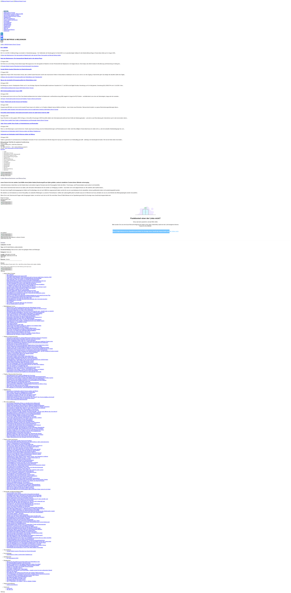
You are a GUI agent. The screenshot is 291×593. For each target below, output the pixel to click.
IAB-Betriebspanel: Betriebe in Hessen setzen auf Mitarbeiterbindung (23, 414)
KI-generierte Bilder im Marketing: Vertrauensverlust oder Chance (23, 575)
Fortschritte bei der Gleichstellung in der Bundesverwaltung (21, 451)
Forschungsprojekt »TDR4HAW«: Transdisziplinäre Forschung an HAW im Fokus (27, 383)
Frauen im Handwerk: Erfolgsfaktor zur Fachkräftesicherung (21, 472)
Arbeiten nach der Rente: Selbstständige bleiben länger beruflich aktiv (24, 516)
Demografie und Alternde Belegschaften (51, 55)
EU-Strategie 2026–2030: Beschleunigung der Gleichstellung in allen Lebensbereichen (28, 441)
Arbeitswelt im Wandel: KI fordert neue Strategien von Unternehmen (23, 422)
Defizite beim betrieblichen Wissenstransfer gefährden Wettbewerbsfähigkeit (25, 405)
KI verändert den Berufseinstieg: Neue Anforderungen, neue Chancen (24, 425)
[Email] (145, 41)
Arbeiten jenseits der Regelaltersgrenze (16, 523)
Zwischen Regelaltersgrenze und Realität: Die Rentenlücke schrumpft (24, 543)
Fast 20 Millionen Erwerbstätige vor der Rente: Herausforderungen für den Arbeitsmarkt (28, 522)
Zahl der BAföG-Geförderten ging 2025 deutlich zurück (20, 362)
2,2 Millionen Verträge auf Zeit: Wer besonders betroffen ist (21, 285)
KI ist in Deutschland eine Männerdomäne (17, 399)
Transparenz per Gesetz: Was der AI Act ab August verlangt (21, 394)
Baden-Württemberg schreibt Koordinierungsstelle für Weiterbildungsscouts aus (26, 280)
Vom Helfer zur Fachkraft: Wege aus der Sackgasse (20, 302)
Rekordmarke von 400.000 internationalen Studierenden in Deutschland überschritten (27, 345)
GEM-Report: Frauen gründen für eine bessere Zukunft (20, 486)
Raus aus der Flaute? (12, 571)
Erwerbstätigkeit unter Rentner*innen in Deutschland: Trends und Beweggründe (26, 524)
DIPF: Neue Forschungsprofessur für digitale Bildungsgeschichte (23, 386)
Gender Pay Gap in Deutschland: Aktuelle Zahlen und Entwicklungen (23, 485)
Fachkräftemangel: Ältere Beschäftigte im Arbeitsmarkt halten (22, 531)
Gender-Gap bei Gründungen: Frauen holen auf (18, 468)
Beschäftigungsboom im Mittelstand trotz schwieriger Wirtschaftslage (24, 412)
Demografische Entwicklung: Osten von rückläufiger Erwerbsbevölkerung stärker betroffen (29, 537)
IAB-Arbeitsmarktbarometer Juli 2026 (16, 294)
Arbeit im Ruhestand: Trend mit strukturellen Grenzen (20, 497)
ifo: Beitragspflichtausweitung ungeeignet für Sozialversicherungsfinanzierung (26, 540)
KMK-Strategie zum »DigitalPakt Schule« (17, 322)
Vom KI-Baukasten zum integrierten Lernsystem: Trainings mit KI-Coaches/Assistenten (28, 573)
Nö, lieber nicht (174, 231)
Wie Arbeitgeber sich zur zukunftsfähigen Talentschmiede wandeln (23, 565)
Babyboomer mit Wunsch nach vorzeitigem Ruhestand (20, 525)
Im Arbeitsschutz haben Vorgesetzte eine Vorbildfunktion (20, 426)
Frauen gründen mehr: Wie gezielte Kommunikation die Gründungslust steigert (26, 465)
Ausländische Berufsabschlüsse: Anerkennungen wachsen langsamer (24, 282)
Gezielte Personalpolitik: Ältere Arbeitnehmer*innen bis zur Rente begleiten (25, 428)
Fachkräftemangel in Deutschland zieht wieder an (19, 432)
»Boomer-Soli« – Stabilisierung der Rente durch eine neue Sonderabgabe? (25, 512)
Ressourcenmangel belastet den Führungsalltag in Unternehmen (22, 409)
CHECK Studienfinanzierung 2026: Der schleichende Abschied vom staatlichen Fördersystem (30, 341)
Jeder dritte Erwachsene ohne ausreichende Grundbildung (21, 316)
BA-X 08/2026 (4, 47)
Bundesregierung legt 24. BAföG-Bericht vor (17, 343)
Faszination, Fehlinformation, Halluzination (17, 569)
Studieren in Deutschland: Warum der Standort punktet (20, 353)
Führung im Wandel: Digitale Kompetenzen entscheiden (20, 415)
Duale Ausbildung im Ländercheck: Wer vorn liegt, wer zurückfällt (23, 291)
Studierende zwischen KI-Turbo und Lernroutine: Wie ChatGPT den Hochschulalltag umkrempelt (30, 397)
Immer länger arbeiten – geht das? (15, 513)
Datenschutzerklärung (12, 584)
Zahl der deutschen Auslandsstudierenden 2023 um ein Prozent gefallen (24, 346)
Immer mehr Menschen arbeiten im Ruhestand (18, 506)
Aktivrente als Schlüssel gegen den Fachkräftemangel (20, 505)
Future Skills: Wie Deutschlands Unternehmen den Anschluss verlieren (24, 417)
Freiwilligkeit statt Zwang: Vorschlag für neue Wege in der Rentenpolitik (24, 495)
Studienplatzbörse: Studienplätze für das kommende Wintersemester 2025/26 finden (27, 359)
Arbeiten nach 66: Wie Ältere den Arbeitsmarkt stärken (20, 502)
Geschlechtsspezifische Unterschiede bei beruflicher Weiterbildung (23, 478)
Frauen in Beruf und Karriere (34, 98)
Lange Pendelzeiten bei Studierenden (16, 354)
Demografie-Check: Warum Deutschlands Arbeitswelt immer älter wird (24, 496)
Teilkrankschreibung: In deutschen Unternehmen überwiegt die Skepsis (24, 433)
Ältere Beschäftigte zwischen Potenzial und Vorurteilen (20, 500)
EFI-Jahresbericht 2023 (12, 558)
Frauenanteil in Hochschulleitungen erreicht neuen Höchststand (22, 370)
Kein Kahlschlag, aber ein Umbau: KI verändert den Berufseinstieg (23, 279)
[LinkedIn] (145, 34)
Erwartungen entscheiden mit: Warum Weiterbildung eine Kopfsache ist (24, 317)
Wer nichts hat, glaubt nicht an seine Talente (17, 385)
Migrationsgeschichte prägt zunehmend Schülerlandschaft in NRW (23, 520)
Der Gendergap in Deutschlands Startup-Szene (18, 473)
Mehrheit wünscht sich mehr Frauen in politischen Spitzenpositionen (23, 484)
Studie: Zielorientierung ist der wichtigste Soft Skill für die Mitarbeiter (23, 437)
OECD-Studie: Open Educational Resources (18, 326)
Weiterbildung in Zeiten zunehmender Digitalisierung (19, 554)
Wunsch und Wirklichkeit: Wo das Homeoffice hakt (19, 297)
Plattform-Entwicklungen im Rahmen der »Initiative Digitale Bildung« (23, 333)
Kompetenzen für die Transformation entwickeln (18, 381)
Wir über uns (10, 589)
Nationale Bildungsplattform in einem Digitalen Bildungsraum (21, 328)
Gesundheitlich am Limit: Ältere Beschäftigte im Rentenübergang (22, 546)
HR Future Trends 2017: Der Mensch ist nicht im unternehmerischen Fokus (25, 429)
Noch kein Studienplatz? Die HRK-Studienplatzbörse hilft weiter (22, 363)
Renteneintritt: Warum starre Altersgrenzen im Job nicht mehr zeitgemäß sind (26, 501)
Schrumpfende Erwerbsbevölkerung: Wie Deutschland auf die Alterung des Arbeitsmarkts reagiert (31, 511)
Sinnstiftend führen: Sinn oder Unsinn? (16, 580)
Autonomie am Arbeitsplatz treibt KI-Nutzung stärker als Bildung (18, 134)
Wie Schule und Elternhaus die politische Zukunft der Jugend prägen (23, 329)
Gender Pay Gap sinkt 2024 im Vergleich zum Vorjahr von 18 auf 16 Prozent (25, 480)
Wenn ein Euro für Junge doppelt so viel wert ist (18, 331)
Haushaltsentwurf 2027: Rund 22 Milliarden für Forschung (21, 375)
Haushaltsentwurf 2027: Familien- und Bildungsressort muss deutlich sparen (25, 320)
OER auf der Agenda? (12, 323)
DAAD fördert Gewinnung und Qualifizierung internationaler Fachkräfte (24, 371)
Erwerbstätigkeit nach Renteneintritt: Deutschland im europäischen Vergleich (25, 517)
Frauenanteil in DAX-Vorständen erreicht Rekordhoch (20, 483)
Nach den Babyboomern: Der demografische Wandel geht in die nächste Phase (21, 58)
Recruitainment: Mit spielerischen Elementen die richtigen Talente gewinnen (25, 572)
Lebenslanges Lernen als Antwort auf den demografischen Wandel (23, 494)
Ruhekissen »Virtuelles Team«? (14, 567)
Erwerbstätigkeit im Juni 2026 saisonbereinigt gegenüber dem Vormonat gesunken (27, 299)
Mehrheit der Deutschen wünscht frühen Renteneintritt (20, 519)
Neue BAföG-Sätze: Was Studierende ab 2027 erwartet (20, 360)
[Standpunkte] (38, 77)
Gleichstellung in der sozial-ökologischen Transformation (20, 474)
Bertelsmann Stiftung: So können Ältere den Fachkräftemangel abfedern (24, 529)
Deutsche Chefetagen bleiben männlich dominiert (19, 458)
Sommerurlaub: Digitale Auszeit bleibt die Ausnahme (19, 393)
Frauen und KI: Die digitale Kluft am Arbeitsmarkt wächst (20, 398)
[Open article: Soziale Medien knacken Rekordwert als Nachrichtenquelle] (16, 66)
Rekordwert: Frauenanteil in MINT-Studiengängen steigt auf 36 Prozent (24, 452)
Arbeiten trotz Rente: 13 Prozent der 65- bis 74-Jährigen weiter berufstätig (25, 507)
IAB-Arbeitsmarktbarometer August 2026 (11, 91)
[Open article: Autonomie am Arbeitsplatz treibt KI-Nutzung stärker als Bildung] (17, 131)
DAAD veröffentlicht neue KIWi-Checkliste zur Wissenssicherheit (23, 382)
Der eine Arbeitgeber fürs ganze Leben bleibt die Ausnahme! (21, 283)
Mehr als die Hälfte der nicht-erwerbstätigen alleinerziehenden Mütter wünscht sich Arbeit (28, 489)
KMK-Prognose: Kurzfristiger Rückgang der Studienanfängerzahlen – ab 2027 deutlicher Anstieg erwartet (32, 351)
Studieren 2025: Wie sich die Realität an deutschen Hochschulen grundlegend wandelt (28, 347)
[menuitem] (6, 11)
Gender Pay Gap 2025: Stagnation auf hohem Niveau (20, 448)
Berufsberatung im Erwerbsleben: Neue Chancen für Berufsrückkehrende (25, 467)
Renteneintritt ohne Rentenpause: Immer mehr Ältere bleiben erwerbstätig (25, 547)
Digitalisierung (36, 131)
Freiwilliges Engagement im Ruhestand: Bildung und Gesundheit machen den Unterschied (29, 541)
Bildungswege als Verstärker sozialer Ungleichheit (19, 334)
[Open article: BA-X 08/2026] (5, 44)
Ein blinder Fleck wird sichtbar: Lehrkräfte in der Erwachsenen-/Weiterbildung (26, 379)
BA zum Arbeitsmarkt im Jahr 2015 (15, 303)
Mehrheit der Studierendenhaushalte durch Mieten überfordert (22, 357)
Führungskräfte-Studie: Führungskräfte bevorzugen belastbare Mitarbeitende (25, 427)
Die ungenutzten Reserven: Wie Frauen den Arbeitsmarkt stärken (23, 446)
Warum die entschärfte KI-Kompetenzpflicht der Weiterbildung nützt (19, 80)
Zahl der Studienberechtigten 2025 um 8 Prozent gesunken (21, 340)
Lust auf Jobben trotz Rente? (14, 492)
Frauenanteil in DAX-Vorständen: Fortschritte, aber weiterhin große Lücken (25, 469)
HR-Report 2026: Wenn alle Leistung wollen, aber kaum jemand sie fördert (25, 434)
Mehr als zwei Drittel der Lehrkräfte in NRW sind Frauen (20, 488)
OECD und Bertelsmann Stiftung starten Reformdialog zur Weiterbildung (24, 313)
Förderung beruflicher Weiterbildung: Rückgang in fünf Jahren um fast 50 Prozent (27, 308)
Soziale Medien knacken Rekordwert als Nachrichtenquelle (16, 69)
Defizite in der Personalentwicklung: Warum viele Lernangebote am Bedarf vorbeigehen (28, 406)
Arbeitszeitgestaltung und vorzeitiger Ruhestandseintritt (20, 539)
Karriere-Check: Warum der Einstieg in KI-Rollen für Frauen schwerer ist (24, 445)
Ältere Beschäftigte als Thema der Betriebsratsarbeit (19, 536)
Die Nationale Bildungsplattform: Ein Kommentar (18, 563)
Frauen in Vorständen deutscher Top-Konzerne (18, 482)
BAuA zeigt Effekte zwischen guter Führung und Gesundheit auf (22, 435)
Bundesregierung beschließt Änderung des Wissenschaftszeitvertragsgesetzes (26, 376)
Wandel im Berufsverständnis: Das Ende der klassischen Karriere (23, 410)
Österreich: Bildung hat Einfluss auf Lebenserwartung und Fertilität (23, 509)
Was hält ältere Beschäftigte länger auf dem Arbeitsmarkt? (21, 530)
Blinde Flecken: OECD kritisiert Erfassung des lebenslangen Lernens (24, 307)
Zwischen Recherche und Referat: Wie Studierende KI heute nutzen (23, 367)
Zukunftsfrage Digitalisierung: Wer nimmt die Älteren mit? (21, 395)
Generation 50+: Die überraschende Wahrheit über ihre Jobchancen (23, 503)
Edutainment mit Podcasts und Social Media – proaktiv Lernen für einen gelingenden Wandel (29, 570)
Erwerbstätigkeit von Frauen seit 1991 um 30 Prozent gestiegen (22, 462)
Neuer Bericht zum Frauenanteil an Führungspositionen (20, 460)
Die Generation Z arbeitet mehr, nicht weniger (18, 289)
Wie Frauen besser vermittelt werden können (18, 466)
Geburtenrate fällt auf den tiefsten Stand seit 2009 (19, 534)
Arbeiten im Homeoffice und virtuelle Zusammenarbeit (20, 566)
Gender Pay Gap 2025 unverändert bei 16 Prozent (19, 455)
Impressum (9, 588)
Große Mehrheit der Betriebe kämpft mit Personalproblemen (21, 423)
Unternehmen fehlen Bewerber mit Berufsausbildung (19, 420)
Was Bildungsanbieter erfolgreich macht (16, 577)
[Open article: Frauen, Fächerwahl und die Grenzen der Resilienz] (14, 98)
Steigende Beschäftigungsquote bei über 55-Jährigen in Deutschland (23, 528)
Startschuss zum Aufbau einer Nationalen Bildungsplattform (21, 330)
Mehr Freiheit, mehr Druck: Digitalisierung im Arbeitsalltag (21, 392)
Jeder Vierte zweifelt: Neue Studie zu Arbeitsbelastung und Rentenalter (19, 123)
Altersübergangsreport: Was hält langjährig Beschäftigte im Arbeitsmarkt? (25, 535)
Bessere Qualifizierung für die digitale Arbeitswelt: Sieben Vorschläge (23, 564)
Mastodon (3, 149)
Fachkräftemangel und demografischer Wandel (18, 518)
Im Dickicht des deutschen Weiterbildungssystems (19, 576)
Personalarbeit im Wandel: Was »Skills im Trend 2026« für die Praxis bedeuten (26, 408)
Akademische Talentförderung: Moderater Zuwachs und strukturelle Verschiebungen (27, 342)
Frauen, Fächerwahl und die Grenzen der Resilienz (14, 101)
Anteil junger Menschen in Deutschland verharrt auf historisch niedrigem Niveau (26, 545)
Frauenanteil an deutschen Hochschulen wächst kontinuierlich (22, 475)
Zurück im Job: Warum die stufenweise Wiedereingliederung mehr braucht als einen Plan (28, 295)
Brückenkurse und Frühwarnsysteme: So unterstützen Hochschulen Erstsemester (27, 349)
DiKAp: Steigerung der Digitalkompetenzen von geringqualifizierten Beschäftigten (26, 380)
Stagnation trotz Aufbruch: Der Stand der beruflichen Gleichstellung (23, 450)
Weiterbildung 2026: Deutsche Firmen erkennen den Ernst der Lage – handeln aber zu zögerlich (30, 311)
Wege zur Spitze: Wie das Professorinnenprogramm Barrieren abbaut (24, 454)
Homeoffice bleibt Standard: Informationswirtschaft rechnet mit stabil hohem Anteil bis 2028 (25, 112)
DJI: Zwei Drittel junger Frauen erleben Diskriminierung (20, 471)
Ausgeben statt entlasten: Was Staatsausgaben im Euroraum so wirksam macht (26, 286)
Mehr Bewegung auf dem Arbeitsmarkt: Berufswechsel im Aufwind (23, 296)
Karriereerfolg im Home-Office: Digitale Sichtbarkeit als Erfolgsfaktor (23, 404)
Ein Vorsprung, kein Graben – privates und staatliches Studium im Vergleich (25, 369)
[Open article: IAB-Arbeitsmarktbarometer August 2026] (11, 87)
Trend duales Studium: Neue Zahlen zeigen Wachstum (20, 356)
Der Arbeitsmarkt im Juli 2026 (14, 300)
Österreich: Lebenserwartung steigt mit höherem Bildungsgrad (22, 526)
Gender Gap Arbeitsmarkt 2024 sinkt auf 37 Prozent (19, 477)
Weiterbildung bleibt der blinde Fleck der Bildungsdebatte (20, 318)
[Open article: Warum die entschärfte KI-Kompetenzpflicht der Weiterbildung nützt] (18, 77)
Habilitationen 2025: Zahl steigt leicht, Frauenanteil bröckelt (21, 368)
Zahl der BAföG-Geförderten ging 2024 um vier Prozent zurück (22, 358)
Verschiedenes (35, 66)
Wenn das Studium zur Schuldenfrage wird (17, 365)
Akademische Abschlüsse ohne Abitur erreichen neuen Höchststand (23, 339)
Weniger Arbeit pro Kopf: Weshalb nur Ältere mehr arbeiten (21, 288)
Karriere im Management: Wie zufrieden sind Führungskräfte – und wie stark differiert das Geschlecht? (32, 411)
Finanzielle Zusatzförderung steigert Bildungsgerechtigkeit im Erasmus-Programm (27, 337)
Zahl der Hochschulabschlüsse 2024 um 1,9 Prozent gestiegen (22, 352)
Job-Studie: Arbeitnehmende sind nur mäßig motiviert (20, 418)
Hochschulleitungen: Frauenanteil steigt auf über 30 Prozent (21, 463)
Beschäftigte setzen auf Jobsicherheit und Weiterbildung (20, 421)
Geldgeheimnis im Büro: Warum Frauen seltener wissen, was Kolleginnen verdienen (27, 456)
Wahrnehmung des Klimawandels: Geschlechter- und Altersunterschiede (24, 533)
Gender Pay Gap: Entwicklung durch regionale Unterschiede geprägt (23, 449)
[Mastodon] (145, 36)
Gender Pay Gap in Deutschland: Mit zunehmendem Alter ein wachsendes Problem (27, 479)
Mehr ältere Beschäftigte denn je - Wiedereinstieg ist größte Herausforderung (25, 508)
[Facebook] (145, 38)
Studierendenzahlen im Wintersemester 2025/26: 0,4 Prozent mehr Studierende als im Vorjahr (30, 348)
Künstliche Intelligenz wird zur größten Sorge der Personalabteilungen (24, 431)
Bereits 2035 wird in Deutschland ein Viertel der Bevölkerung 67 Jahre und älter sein (27, 499)
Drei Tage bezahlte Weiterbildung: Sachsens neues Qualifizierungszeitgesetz (25, 312)
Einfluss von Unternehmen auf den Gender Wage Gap (20, 444)
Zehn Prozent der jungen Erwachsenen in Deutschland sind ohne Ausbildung (25, 284)
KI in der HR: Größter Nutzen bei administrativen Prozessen (21, 416)
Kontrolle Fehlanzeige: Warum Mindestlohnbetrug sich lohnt (21, 290)
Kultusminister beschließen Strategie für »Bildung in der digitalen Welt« (24, 325)
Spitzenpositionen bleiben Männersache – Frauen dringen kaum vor (23, 457)
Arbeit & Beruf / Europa (14, 44)
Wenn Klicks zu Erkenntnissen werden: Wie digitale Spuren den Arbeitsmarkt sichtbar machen (30, 377)
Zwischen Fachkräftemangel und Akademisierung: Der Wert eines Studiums (25, 364)
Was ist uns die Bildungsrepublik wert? (16, 578)
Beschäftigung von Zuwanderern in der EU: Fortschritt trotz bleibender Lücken (26, 293)
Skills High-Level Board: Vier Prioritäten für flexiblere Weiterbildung (23, 314)
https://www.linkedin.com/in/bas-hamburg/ (14, 148)
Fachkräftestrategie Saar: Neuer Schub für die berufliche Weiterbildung (24, 319)
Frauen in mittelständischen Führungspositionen (18, 443)
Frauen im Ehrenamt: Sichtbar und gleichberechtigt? (19, 461)
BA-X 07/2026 (10, 301)
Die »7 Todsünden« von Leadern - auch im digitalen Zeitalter (21, 581)
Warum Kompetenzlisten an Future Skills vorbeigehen (20, 309)
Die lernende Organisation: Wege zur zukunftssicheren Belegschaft (23, 403)
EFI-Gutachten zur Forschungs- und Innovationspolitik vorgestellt (23, 387)
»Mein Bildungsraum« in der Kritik (15, 324)
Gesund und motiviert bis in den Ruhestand (17, 514)
